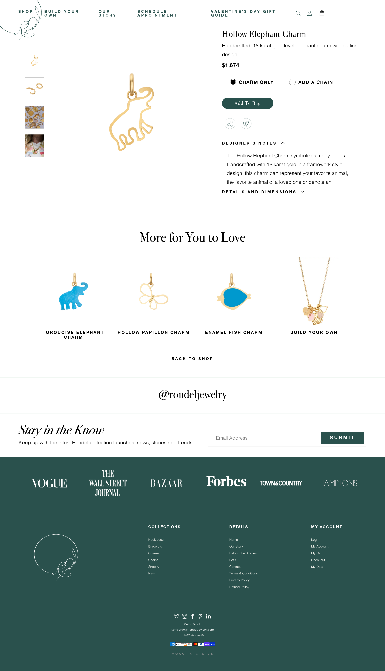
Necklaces (156, 539)
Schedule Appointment (157, 13)
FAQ (232, 560)
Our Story (236, 546)
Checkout (318, 560)
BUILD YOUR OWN (61, 13)
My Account (319, 546)
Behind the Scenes (243, 553)
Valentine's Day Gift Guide (243, 13)
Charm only (256, 82)
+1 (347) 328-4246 (192, 634)
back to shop (192, 358)
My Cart (316, 553)
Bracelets (155, 546)
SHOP (26, 11)
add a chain (315, 82)
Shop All (154, 566)
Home (233, 539)
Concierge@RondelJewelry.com (192, 629)
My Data (317, 566)
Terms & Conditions (243, 573)
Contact (235, 566)
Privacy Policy (239, 580)
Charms (154, 553)
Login (315, 539)
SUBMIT (342, 437)
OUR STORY (108, 13)
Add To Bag (247, 103)
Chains (153, 560)
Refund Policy (239, 587)
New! (152, 573)
